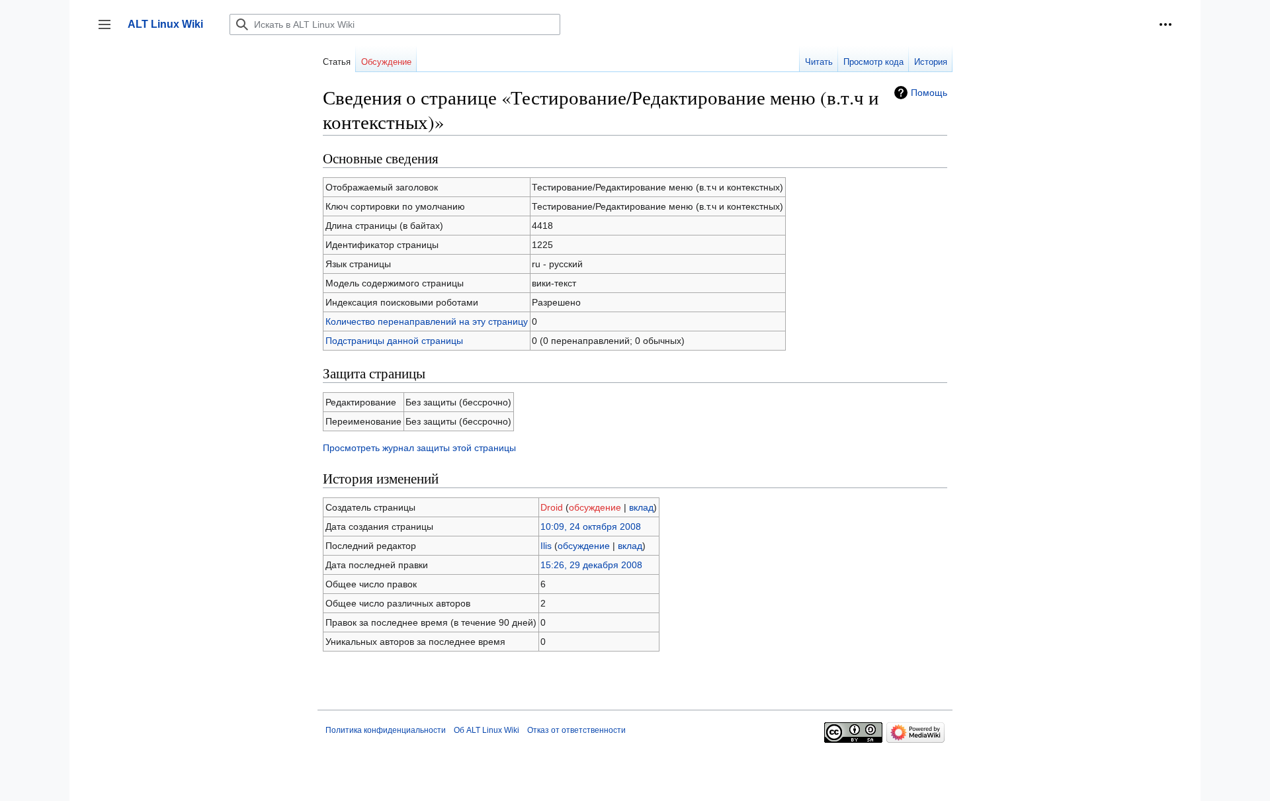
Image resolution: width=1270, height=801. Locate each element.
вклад (641, 507)
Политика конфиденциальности (385, 730)
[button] (1165, 24)
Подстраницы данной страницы (394, 340)
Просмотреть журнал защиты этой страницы (419, 448)
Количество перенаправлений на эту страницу (426, 321)
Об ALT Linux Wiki (486, 730)
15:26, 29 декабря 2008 (591, 565)
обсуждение (595, 507)
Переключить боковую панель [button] (109, 30)
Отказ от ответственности (576, 730)
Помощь (929, 92)
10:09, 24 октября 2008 (590, 526)
